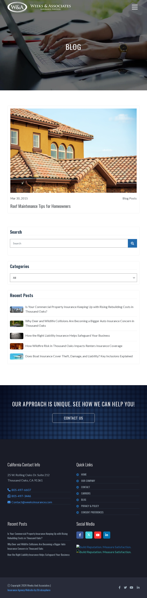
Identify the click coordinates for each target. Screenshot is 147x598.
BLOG (83, 500)
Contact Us (73, 418)
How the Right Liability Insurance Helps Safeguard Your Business (67, 335)
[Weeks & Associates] (39, 7)
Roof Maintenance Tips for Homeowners (40, 206)
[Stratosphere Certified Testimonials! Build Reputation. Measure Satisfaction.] (108, 549)
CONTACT (85, 487)
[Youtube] (97, 535)
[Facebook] (79, 535)
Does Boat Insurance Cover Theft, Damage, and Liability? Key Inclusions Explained (79, 356)
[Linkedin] (106, 535)
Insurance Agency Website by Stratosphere (28, 590)
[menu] (135, 7)
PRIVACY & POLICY (90, 506)
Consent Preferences (92, 512)
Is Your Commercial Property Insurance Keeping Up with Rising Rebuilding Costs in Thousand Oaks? (79, 309)
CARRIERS (86, 493)
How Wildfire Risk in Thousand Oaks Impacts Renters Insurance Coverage (73, 346)
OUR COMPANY (88, 481)
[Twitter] (88, 535)
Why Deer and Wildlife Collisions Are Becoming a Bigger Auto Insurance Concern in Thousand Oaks (79, 323)
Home (84, 474)
